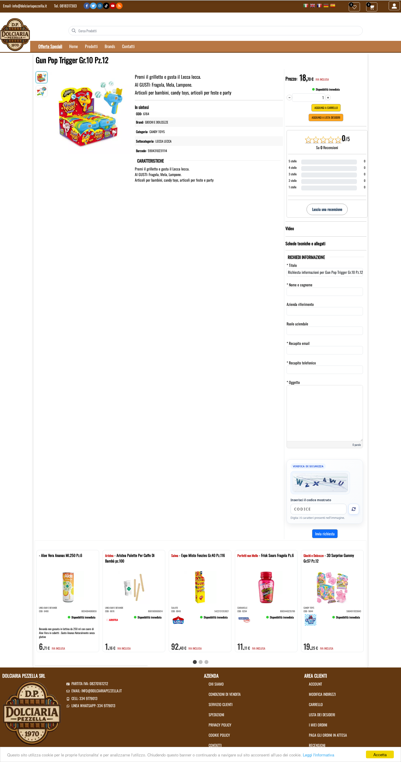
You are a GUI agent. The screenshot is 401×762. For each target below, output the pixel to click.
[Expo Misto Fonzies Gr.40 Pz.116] (178, 619)
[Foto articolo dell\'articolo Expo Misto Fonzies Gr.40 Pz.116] (200, 587)
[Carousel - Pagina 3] (206, 662)
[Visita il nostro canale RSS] (119, 6)
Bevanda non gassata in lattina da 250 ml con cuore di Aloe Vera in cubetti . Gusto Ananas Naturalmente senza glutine (67, 633)
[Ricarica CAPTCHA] (353, 509)
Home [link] (73, 46)
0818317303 (68, 6)
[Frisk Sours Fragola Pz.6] (244, 619)
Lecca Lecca (163, 141)
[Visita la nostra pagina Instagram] (100, 6)
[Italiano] (306, 5)
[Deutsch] (326, 5)
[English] (312, 5)
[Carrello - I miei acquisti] (371, 6)
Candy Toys (157, 131)
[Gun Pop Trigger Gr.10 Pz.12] (90, 111)
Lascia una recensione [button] (327, 209)
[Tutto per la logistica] (15, 34)
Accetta (380, 754)
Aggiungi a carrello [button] (326, 108)
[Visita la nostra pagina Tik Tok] (106, 6)
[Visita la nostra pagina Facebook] (87, 6)
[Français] (319, 5)
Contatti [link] (128, 46)
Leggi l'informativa (318, 755)
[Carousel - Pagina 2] (201, 662)
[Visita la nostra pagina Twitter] (93, 6)
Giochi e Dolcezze (156, 122)
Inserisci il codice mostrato (311, 500)
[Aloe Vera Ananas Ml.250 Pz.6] (46, 619)
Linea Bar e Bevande (48, 607)
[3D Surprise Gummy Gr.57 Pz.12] (310, 619)
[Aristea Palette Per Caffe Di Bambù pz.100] (112, 619)
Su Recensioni (327, 147)
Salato (174, 607)
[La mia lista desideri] (354, 6)
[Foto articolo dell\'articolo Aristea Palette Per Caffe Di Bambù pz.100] (134, 587)
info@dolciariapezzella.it (29, 6)
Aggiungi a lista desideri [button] (326, 117)
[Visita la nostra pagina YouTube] (113, 6)
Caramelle (242, 607)
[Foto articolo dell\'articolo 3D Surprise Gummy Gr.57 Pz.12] (332, 587)
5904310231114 (157, 150)
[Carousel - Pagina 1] (195, 662)
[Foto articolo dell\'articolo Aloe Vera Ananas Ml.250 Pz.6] (68, 587)
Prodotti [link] (91, 46)
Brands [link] (110, 46)
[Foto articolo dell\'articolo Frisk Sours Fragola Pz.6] (266, 587)
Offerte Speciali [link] (50, 46)
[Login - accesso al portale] (394, 5)
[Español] (332, 5)
